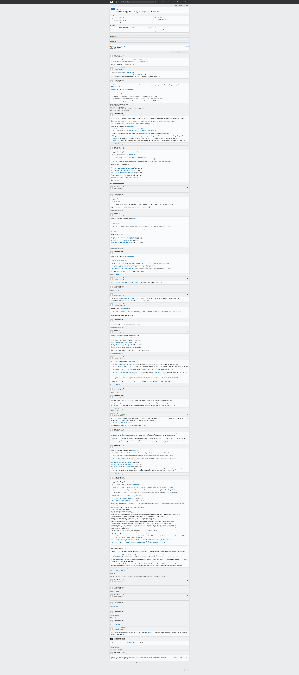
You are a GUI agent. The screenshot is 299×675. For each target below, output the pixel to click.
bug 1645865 (166, 263)
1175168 (118, 384)
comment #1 (130, 89)
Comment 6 (116, 215)
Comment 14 (116, 397)
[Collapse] (187, 56)
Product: (116, 17)
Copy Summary (178, 5)
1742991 (118, 624)
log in (117, 662)
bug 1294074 (148, 267)
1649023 (123, 105)
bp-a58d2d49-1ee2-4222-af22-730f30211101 (121, 423)
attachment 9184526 (121, 92)
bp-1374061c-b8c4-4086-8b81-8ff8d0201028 (122, 170)
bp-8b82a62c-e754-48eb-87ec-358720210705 (122, 342)
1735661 (117, 599)
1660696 (117, 290)
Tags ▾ (179, 52)
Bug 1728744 (151, 632)
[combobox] (137, 2)
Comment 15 (116, 415)
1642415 (118, 571)
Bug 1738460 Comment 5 (167, 434)
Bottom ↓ (174, 52)
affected (165, 31)
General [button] (121, 18)
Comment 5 (116, 195)
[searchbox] (137, 2)
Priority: (155, 19)
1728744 (117, 574)
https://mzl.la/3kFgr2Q (116, 86)
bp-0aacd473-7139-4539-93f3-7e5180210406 (121, 347)
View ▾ (186, 5)
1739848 (117, 584)
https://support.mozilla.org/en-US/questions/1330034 (125, 282)
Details (187, 46)
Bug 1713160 (157, 369)
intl (116, 573)
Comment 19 (116, 629)
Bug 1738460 (166, 442)
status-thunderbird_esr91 (116, 568)
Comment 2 (116, 81)
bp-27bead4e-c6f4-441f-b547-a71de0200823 (122, 174)
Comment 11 (116, 320)
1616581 (117, 191)
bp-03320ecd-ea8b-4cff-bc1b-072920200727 (122, 177)
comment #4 (130, 199)
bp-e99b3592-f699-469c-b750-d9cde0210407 (122, 346)
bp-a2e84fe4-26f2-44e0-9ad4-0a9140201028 (122, 172)
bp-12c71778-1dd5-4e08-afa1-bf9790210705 (121, 344)
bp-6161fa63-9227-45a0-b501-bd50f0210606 (128, 298)
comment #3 (134, 152)
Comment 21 (116, 653)
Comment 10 (116, 305)
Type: (156, 17)
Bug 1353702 (116, 140)
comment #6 (130, 256)
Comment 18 (116, 478)
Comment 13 (116, 358)
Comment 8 (116, 279)
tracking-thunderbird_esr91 (116, 570)
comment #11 (134, 335)
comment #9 (126, 308)
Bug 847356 (159, 364)
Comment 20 (116, 639)
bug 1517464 (152, 265)
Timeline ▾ (186, 52)
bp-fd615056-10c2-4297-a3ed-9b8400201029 (136, 61)
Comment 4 (116, 148)
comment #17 (130, 482)
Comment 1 (116, 69)
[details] (129, 92)
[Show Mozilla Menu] (111, 2)
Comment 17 (116, 447)
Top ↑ (186, 670)
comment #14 (134, 450)
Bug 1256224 (116, 138)
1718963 (117, 392)
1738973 (117, 591)
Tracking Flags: (153, 27)
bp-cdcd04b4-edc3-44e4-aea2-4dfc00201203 (122, 239)
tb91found (116, 606)
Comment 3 (116, 115)
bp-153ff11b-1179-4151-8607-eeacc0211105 (121, 462)
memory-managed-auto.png (118, 46)
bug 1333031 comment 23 (126, 271)
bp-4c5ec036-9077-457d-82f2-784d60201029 (122, 169)
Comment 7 (116, 253)
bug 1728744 (132, 27)
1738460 (117, 410)
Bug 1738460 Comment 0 (127, 434)
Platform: (116, 22)
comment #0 (130, 126)
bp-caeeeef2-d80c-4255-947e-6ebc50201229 (122, 237)
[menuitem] (157, 2)
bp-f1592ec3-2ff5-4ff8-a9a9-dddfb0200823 (121, 176)
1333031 (117, 274)
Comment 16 (116, 430)
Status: (116, 27)
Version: (116, 20)
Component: (115, 18)
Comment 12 (116, 332)
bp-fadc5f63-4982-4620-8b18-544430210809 (122, 466)
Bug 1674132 (118, 9)
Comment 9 (116, 295)
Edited (126, 253)
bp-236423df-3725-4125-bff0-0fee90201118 (121, 240)
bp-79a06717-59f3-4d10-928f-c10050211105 (133, 507)
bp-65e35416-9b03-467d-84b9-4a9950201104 (122, 242)
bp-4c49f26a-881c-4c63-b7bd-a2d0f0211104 (122, 464)
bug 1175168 (168, 381)
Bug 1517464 (158, 372)
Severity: (164, 19)
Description (116, 56)
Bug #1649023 (138, 59)
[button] (186, 2)
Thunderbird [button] (122, 17)
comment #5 (134, 218)
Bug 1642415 (147, 564)
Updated (115, 188)
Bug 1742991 (138, 632)
